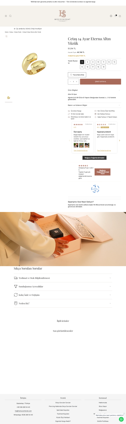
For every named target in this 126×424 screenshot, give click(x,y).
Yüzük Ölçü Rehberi (63, 417)
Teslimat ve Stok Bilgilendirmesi (34, 277)
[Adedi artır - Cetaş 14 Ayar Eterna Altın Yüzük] (77, 82)
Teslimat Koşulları (63, 414)
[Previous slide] (69, 140)
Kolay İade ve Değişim (29, 294)
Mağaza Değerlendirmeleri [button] (94, 158)
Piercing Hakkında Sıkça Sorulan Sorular (63, 406)
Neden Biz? (24, 303)
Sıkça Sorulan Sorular (63, 403)
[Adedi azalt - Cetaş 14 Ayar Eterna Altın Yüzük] (70, 82)
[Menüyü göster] (6, 16)
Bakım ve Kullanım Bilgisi (77, 105)
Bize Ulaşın (103, 406)
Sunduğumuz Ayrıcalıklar (31, 286)
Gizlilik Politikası (102, 421)
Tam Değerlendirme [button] (81, 150)
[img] (78, 124)
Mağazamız (103, 410)
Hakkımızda (103, 403)
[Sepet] (120, 16)
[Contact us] (121, 419)
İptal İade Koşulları (63, 410)
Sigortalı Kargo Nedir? (63, 421)
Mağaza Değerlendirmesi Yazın (103, 172)
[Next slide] (119, 140)
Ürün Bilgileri (73, 90)
